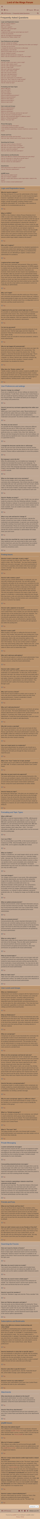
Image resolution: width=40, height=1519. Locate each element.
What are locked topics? (7, 100)
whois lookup (13, 1467)
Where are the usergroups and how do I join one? (14, 113)
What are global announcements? (10, 95)
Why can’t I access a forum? (9, 72)
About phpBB (19, 1434)
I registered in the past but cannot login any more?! (14, 32)
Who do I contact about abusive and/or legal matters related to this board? (19, 179)
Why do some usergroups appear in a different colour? (15, 116)
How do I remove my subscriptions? (11, 161)
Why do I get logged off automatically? (11, 35)
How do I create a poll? (7, 67)
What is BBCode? (6, 88)
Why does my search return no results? (12, 145)
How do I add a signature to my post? (11, 65)
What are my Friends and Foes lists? (11, 136)
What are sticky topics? (7, 98)
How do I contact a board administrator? (12, 181)
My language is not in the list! (9, 49)
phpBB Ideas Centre (9, 1448)
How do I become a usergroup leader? (11, 114)
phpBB (3, 470)
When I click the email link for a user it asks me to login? (16, 56)
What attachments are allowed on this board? (13, 167)
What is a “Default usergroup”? (9, 118)
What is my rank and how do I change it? (12, 54)
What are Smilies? (6, 92)
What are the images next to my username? (13, 51)
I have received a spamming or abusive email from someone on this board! (19, 129)
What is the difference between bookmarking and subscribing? (18, 156)
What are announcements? (8, 97)
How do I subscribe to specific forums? (11, 160)
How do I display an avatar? (8, 53)
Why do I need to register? (8, 23)
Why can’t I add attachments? (9, 74)
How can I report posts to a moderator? (11, 77)
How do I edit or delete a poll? (9, 70)
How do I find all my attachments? (10, 169)
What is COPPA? (5, 25)
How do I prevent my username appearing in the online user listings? (19, 44)
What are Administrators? (8, 108)
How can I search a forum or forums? (11, 144)
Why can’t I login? (6, 30)
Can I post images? (6, 93)
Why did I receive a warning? (9, 76)
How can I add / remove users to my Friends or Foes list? (16, 138)
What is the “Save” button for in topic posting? (13, 79)
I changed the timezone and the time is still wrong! (14, 48)
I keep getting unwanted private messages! (12, 127)
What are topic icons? (7, 102)
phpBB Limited (15, 1430)
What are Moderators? (7, 109)
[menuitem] (6, 10)
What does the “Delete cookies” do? (10, 37)
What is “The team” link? (7, 119)
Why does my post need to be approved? (12, 81)
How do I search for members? (9, 149)
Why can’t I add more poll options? (10, 69)
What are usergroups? (7, 111)
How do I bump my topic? (8, 82)
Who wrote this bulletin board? (9, 175)
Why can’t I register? (6, 27)
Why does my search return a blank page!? (12, 147)
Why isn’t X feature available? (9, 176)
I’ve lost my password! (7, 33)
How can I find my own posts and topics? (12, 150)
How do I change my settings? (9, 43)
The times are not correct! (8, 46)
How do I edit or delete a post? (9, 64)
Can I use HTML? (6, 90)
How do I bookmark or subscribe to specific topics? (15, 158)
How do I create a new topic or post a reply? (13, 62)
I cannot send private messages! (10, 125)
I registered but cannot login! (8, 28)
